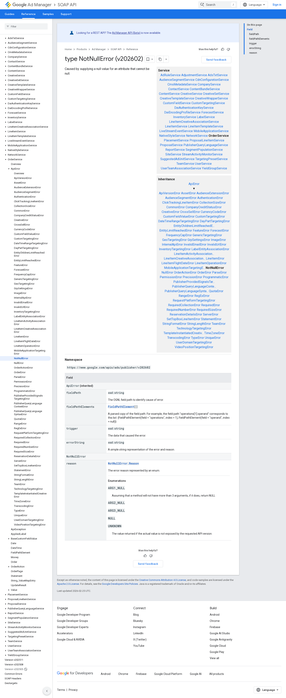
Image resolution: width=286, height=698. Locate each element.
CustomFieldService (177, 103)
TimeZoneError (214, 333)
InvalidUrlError (216, 244)
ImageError (218, 240)
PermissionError (171, 277)
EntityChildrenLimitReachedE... (194, 226)
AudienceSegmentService (177, 80)
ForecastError (219, 230)
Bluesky (138, 620)
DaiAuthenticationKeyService (194, 108)
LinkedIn (138, 633)
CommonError (175, 207)
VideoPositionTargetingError (194, 347)
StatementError (211, 319)
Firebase (215, 627)
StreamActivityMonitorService (202, 154)
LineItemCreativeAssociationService (194, 122)
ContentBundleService (205, 89)
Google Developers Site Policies (120, 583)
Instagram (139, 627)
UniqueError (213, 338)
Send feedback (216, 59)
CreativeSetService (216, 94)
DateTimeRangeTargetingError (178, 221)
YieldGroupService (214, 168)
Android (214, 614)
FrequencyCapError (179, 235)
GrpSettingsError (199, 240)
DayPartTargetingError (215, 221)
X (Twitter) (140, 639)
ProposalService (171, 145)
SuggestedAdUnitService (177, 159)
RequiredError (210, 305)
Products (82, 49)
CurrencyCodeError (213, 212)
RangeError (186, 296)
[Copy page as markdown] (160, 59)
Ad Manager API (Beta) (126, 32)
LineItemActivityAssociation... (194, 254)
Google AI (196, 673)
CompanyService (209, 84)
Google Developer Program (73, 614)
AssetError (188, 193)
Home (68, 49)
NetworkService (197, 136)
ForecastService (212, 112)
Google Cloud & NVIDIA (70, 639)
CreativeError (170, 212)
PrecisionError (192, 277)
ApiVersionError (169, 193)
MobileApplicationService (211, 131)
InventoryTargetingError (175, 249)
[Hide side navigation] (47, 691)
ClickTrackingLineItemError (180, 202)
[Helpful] (222, 49)
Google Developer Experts (73, 627)
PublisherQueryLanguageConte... (194, 286)
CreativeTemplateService (177, 98)
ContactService (178, 89)
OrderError (204, 272)
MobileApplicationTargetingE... (184, 268)
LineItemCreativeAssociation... (184, 258)
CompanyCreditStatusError (204, 207)
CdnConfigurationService (212, 80)
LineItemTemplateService (205, 126)
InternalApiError (172, 244)
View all (214, 658)
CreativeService (191, 94)
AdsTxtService (218, 75)
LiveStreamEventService (176, 131)
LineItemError (215, 258)
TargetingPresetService (211, 159)
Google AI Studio (220, 633)
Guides (9, 14)
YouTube (138, 645)
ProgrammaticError (215, 277)
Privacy (73, 689)
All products (216, 673)
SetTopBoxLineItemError (183, 319)
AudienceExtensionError (213, 193)
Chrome (215, 620)
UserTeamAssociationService (181, 168)
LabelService (206, 117)
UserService (203, 164)
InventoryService (184, 117)
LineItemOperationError (210, 263)
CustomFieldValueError (179, 216)
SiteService (173, 154)
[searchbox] (26, 26)
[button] (25, 38)
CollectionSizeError (212, 202)
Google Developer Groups (72, 620)
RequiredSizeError (209, 310)
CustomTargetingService (208, 103)
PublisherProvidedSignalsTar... (194, 282)
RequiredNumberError (181, 310)
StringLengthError (199, 324)
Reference (28, 14)
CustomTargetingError (210, 216)
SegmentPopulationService (204, 150)
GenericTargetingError (207, 235)
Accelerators (65, 633)
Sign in (277, 4)
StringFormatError (174, 324)
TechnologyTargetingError (194, 328)
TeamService (185, 164)
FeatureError (201, 230)
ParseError (219, 272)
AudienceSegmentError (181, 198)
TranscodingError (178, 338)
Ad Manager (40, 4)
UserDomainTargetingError (194, 342)
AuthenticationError (210, 198)
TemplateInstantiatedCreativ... (184, 333)
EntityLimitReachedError (175, 230)
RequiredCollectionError (184, 305)
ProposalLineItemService (206, 140)
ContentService (169, 94)
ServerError (210, 314)
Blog (136, 614)
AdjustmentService (194, 75)
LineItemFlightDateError (177, 263)
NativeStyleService (172, 136)
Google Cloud (218, 645)
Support (66, 14)
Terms (61, 689)
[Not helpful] (228, 49)
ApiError (194, 184)
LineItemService (176, 126)
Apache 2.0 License (68, 583)
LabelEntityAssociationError (210, 249)
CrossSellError (190, 212)
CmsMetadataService (182, 84)
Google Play (217, 652)
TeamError (218, 324)
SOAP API (67, 4)
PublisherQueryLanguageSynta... (186, 291)
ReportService (175, 150)
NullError (167, 272)
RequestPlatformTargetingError (194, 300)
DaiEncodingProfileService (182, 112)
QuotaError (216, 291)
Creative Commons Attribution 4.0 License (162, 580)
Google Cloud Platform (168, 673)
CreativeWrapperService (211, 98)
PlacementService (176, 140)
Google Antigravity (221, 639)
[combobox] (217, 4)
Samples (48, 14)
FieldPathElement (121, 407)
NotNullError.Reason (123, 463)
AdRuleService (171, 75)
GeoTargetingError (174, 240)
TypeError (197, 338)
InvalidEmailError (195, 244)
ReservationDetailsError (186, 314)
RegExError (202, 296)
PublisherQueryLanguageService (205, 145)
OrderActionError (185, 272)
